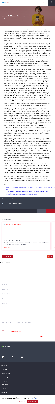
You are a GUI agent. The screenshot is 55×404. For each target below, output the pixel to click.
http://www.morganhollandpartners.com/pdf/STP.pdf (21, 194)
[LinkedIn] (12, 357)
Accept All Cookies (32, 401)
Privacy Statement (16, 331)
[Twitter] (3, 357)
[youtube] (22, 357)
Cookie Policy (35, 398)
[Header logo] (6, 3)
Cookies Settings (21, 401)
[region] (27, 399)
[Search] (43, 2)
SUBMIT (40, 336)
